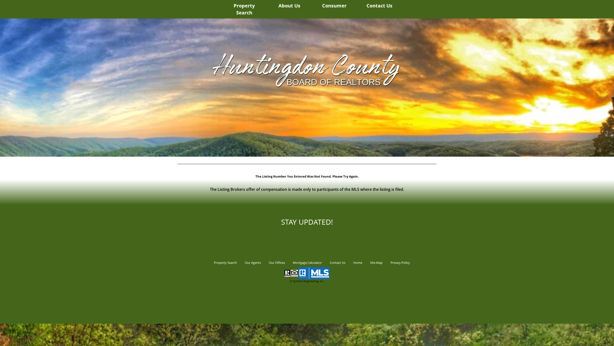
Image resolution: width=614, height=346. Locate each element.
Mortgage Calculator (307, 262)
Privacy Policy (400, 262)
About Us (289, 5)
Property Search (244, 9)
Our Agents (253, 262)
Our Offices (277, 262)
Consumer (334, 5)
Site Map (376, 262)
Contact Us (379, 5)
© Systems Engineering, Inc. (307, 281)
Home (357, 262)
